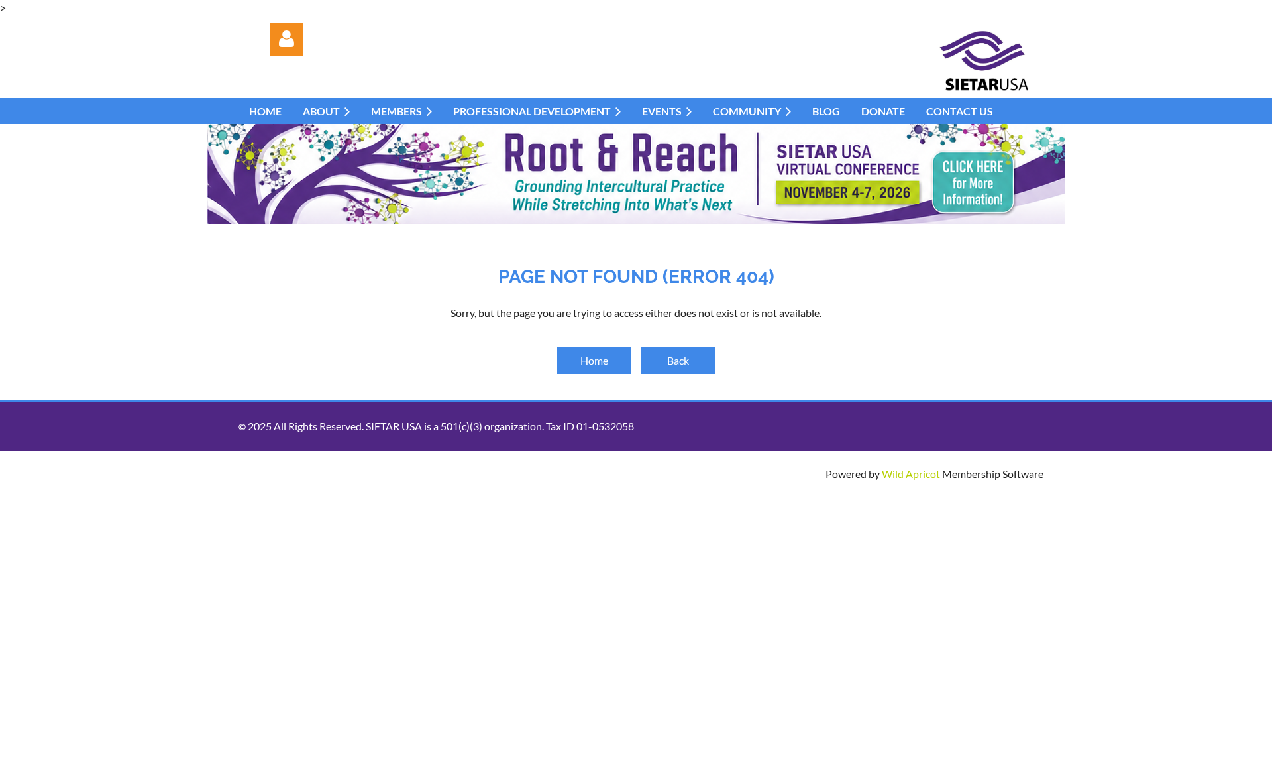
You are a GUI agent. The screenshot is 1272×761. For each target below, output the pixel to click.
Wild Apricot (911, 473)
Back (678, 360)
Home (594, 360)
